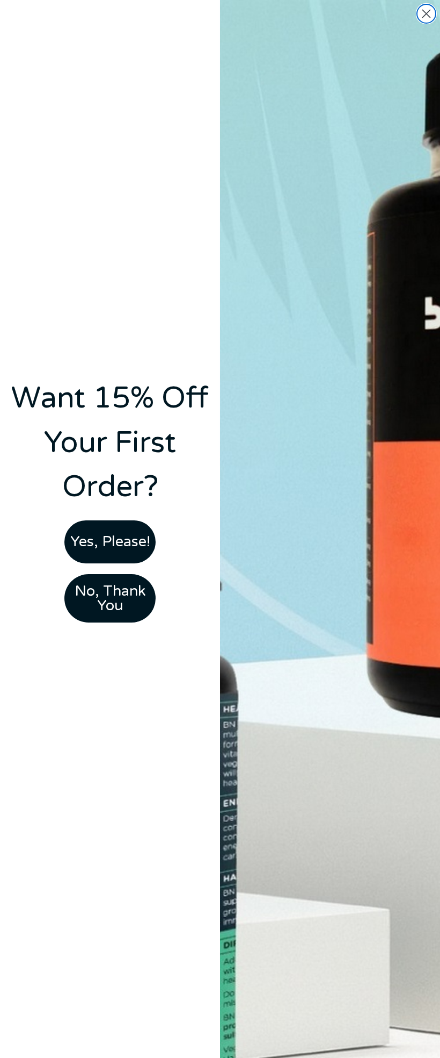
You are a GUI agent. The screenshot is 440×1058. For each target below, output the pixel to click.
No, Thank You (110, 598)
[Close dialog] (426, 13)
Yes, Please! (110, 542)
